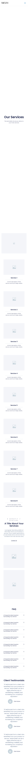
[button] (14, 540)
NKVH (4, 2)
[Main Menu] (25, 3)
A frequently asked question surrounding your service (11, 615)
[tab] (14, 617)
